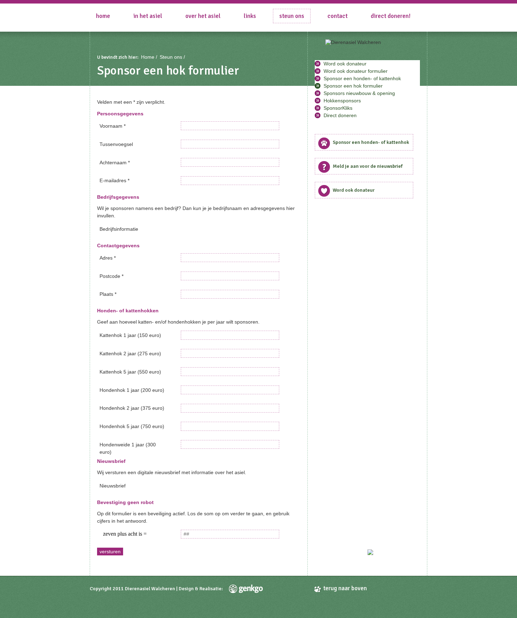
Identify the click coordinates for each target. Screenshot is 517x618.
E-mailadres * (114, 180)
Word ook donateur (345, 63)
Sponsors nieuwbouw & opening (359, 93)
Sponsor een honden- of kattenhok (362, 78)
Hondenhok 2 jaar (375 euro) (132, 408)
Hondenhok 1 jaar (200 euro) (132, 390)
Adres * (108, 258)
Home (103, 16)
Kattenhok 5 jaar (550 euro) (130, 372)
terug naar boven (345, 588)
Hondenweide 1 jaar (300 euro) (128, 446)
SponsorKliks (338, 108)
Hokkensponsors (342, 100)
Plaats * (108, 294)
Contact (337, 16)
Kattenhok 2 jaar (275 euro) (130, 353)
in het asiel (147, 16)
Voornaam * (113, 126)
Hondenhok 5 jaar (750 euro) (132, 426)
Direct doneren (340, 115)
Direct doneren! (390, 16)
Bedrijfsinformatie (119, 229)
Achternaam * (115, 162)
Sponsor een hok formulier (353, 86)
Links (250, 16)
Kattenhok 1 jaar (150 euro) (130, 335)
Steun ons (291, 16)
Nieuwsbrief (113, 486)
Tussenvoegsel (116, 144)
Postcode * (111, 276)
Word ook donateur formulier (356, 71)
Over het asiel (203, 16)
